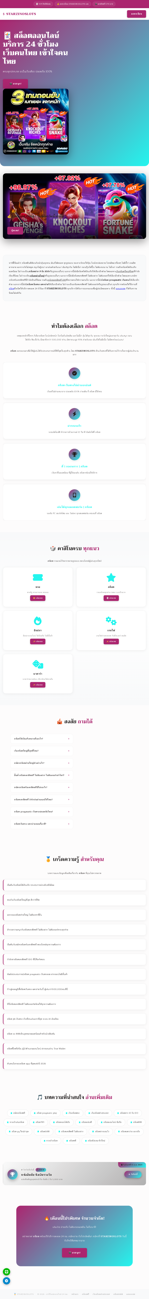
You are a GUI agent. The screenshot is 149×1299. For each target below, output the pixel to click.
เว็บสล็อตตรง (74, 1113)
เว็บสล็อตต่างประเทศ (99, 1113)
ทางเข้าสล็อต (51, 1140)
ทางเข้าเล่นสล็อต (17, 1122)
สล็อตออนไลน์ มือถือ (112, 1122)
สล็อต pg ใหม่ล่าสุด (20, 1131)
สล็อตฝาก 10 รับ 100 (129, 1113)
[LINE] (6, 1271)
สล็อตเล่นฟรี (86, 1122)
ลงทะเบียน (136, 14)
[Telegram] (6, 1280)
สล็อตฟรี (72, 1140)
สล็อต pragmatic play (47, 1113)
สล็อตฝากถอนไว (102, 1131)
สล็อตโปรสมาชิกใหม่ (96, 1140)
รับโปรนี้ (134, 1174)
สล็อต (11, 288)
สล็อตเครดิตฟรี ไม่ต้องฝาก (72, 1131)
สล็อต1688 (45, 1131)
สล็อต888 (137, 1122)
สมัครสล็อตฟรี (19, 1113)
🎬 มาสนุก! (15, 84)
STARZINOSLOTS (21, 14)
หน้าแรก (75, 1294)
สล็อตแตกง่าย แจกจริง (130, 1131)
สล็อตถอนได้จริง (63, 1122)
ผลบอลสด (120, 288)
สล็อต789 (40, 1122)
